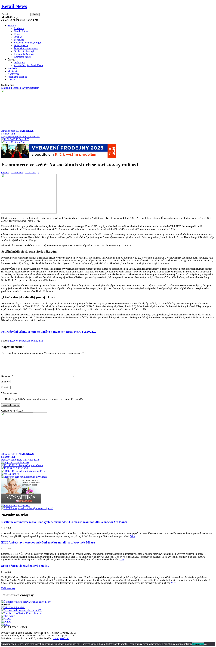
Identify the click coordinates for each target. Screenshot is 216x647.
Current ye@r (9, 410)
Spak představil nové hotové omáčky (25, 565)
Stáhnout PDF (8, 133)
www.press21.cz (61, 638)
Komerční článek (22, 56)
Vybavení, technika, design (27, 42)
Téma (17, 34)
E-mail (5, 387)
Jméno (5, 381)
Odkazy (11, 79)
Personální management (26, 48)
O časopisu (19, 62)
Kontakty (12, 68)
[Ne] (205, 644)
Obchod (18, 37)
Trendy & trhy (21, 31)
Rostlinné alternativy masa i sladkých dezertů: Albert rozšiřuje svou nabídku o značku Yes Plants (64, 522)
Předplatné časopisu (17, 76)
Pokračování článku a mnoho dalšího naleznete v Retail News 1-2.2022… (48, 331)
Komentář (7, 376)
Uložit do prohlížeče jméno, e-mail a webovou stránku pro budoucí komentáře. (44, 399)
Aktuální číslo (17, 130)
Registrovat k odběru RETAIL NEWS (20, 136)
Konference (13, 74)
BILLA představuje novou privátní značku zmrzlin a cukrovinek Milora (48, 542)
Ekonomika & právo (24, 54)
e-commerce (17, 172)
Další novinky (8, 588)
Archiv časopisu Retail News (28, 65)
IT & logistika (21, 45)
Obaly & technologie (24, 51)
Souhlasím (198, 644)
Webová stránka (9, 393)
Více (132, 536)
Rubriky (12, 25)
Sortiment (19, 39)
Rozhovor (19, 28)
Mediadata (13, 71)
